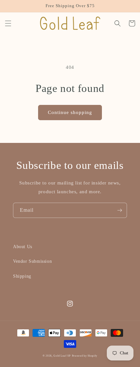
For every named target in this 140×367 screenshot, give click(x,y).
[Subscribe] (119, 210)
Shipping (22, 276)
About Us (22, 246)
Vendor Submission (32, 261)
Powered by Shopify (85, 355)
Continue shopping (70, 112)
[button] (8, 23)
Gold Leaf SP (61, 355)
